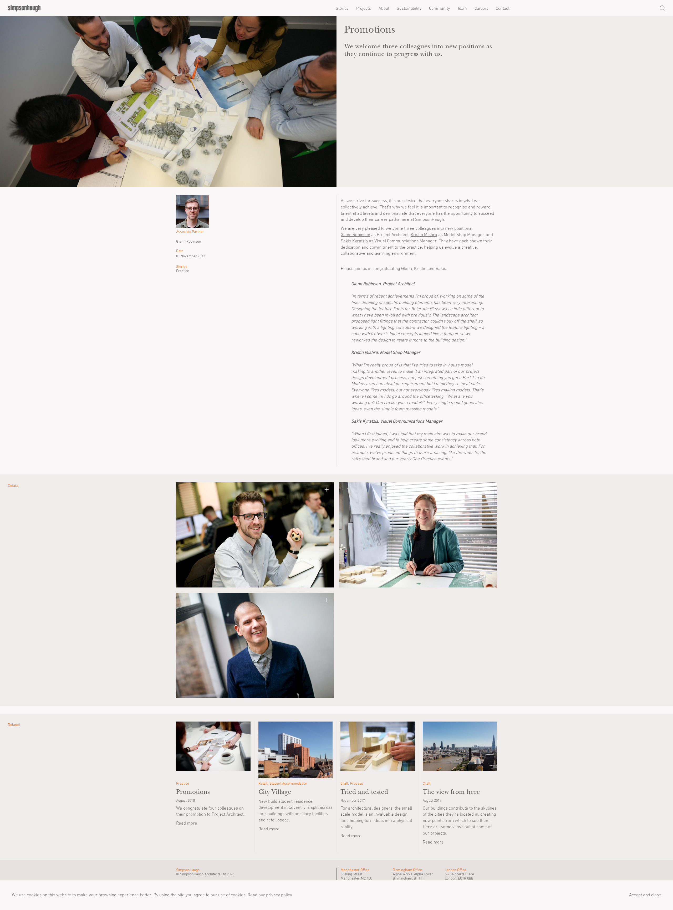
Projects (363, 8)
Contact (502, 8)
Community (439, 8)
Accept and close (645, 894)
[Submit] (662, 8)
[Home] (24, 8)
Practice (182, 271)
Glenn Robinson (355, 234)
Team (462, 8)
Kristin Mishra (424, 234)
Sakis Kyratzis (354, 240)
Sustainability (409, 8)
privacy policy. (279, 894)
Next (323, 101)
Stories (342, 8)
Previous (13, 101)
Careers (481, 8)
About (384, 8)
